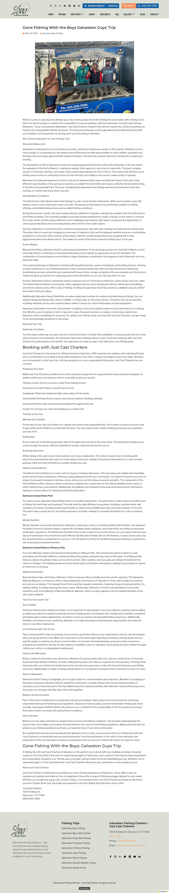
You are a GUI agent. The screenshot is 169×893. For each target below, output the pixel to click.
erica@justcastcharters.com (131, 845)
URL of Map (115, 836)
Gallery (128, 14)
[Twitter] (65, 6)
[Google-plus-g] (60, 6)
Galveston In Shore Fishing (76, 848)
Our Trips (76, 14)
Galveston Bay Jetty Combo (76, 833)
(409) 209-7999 (126, 841)
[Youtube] (74, 6)
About (92, 14)
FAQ (117, 14)
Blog (142, 14)
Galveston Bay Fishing (73, 828)
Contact (154, 14)
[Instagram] (55, 6)
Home (50, 14)
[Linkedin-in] (79, 6)
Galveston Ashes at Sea (74, 868)
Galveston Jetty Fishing (74, 853)
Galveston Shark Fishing (74, 858)
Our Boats (105, 14)
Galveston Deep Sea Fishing (76, 838)
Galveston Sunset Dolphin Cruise (79, 863)
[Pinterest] (69, 6)
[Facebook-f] (51, 6)
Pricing (62, 14)
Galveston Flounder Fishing (76, 843)
